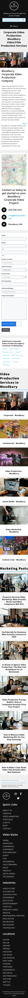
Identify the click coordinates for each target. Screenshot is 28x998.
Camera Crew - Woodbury (14, 559)
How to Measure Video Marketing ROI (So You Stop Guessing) (14, 737)
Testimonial (8, 877)
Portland (7, 967)
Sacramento (9, 970)
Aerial (6, 840)
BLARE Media (5, 780)
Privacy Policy (8, 993)
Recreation (8, 922)
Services (14, 780)
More (24, 123)
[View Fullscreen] (3, 156)
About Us (7, 810)
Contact (7, 829)
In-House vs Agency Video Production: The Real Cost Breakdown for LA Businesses (14, 668)
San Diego (7, 973)
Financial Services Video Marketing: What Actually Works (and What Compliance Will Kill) (14, 600)
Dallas (6, 943)
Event (6, 856)
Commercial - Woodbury (14, 443)
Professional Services (14, 916)
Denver (6, 946)
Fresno (6, 949)
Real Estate (8, 919)
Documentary (9, 852)
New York (7, 961)
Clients (6, 823)
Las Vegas (7, 955)
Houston (7, 952)
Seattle (6, 982)
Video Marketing (11, 816)
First (3, 249)
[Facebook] (21, 794)
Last (3, 255)
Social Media (9, 874)
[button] (14, 170)
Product (7, 871)
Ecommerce (8, 898)
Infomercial (9, 862)
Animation (8, 843)
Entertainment (10, 904)
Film (5, 859)
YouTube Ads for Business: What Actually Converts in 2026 (14, 634)
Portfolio (8, 819)
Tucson (6, 985)
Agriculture (9, 889)
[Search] (23, 20)
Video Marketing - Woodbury (14, 530)
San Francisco (10, 976)
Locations (21, 783)
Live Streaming (10, 865)
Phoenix (7, 964)
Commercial (8, 846)
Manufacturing (10, 910)
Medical (6, 913)
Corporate (8, 849)
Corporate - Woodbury (14, 415)
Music (5, 868)
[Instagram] (15, 794)
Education (8, 901)
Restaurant (8, 925)
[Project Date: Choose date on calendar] (25, 277)
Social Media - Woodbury (14, 501)
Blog (5, 826)
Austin (6, 940)
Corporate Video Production (9, 783)
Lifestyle (7, 907)
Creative (7, 813)
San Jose (7, 979)
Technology (9, 928)
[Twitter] (18, 798)
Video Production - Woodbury (14, 472)
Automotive (9, 892)
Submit (5, 330)
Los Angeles (9, 958)
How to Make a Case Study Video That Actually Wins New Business (14, 769)
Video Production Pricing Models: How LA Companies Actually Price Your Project (14, 703)
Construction (10, 894)
